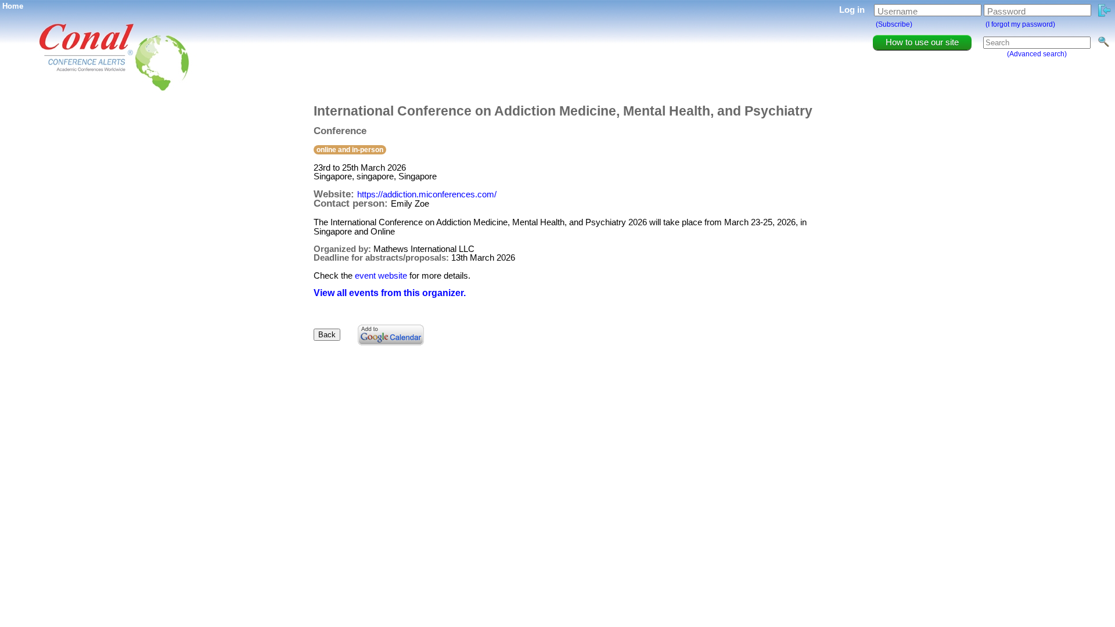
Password (1006, 11)
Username (897, 11)
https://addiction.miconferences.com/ (427, 194)
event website (381, 275)
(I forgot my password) (1020, 24)
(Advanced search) (1037, 54)
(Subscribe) (894, 24)
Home (12, 6)
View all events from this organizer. (390, 293)
